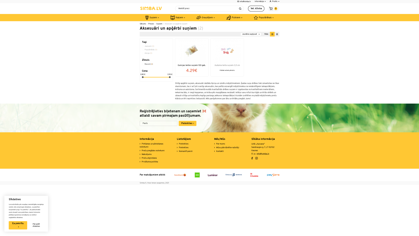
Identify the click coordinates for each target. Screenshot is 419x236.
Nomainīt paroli (185, 151)
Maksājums (146, 154)
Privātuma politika (149, 162)
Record (149, 64)
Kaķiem (179, 17)
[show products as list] (277, 34)
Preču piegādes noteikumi (153, 150)
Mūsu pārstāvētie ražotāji (227, 147)
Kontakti (220, 151)
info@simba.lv (245, 2)
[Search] (240, 8)
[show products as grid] (272, 34)
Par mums (220, 144)
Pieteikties (187, 123)
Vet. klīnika (256, 8)
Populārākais (265, 17)
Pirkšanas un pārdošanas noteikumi (151, 145)
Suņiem (153, 17)
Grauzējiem (207, 17)
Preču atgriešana (149, 158)
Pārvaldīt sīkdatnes (36, 225)
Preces (151, 24)
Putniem (236, 17)
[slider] (142, 77)
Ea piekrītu (18, 223)
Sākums (143, 24)
